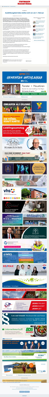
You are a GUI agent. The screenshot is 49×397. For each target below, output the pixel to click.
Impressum (24, 395)
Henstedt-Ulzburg (12, 6)
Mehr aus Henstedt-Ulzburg (39, 40)
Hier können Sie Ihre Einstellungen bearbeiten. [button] (24, 388)
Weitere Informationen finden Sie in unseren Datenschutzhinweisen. (24, 389)
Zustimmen (27, 391)
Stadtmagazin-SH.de (6, 6)
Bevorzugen (29, 60)
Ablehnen (21, 391)
